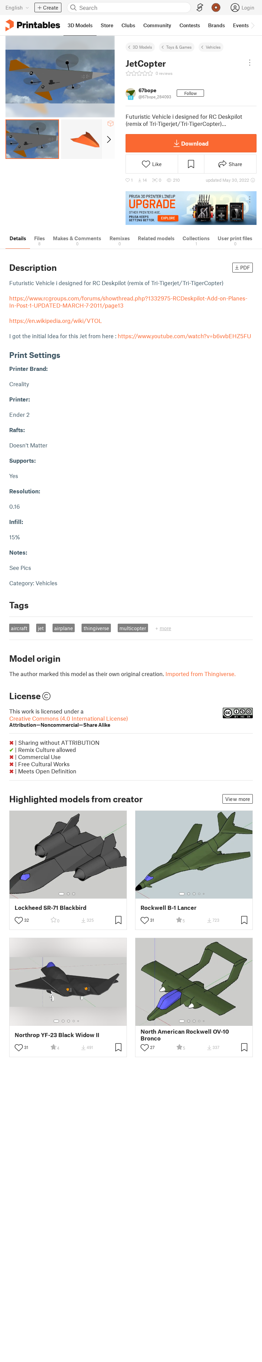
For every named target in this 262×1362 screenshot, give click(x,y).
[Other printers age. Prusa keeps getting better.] (191, 208)
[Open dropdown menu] (250, 63)
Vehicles (213, 47)
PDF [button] (245, 267)
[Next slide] (108, 139)
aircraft (19, 628)
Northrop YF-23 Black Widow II (57, 1035)
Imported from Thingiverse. (200, 673)
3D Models (142, 47)
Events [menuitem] (241, 25)
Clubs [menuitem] (128, 25)
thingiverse (96, 628)
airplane (63, 628)
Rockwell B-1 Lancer (168, 907)
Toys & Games (179, 47)
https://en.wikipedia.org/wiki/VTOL (55, 320)
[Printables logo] (32, 25)
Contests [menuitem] (189, 25)
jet (41, 628)
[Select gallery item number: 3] (73, 893)
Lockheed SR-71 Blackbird (50, 907)
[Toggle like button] (19, 920)
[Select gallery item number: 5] (204, 893)
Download (194, 143)
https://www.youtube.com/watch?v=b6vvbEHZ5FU (184, 335)
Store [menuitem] (107, 25)
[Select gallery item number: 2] (68, 893)
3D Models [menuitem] (80, 25)
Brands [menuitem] (216, 25)
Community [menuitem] (157, 25)
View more (237, 799)
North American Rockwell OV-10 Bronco (185, 1034)
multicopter (132, 628)
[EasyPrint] (200, 8)
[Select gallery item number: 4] (199, 893)
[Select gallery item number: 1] (61, 893)
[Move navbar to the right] (252, 25)
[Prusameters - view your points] (216, 7)
